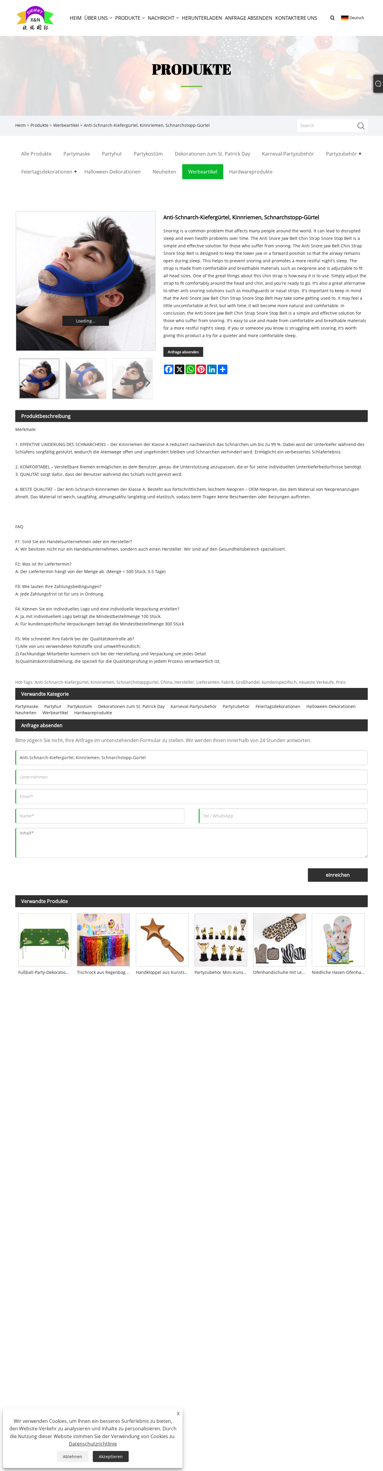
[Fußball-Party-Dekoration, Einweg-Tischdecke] (44, 938)
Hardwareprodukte (93, 712)
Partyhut (52, 706)
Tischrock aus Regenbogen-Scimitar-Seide (105, 972)
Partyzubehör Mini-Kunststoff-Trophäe (222, 972)
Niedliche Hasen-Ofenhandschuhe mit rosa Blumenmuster (339, 972)
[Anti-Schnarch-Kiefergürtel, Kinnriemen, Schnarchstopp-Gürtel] (85, 281)
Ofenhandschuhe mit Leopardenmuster (281, 972)
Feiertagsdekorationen (278, 706)
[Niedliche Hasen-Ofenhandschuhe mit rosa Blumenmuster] (338, 938)
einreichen (338, 875)
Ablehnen (72, 1456)
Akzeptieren (111, 1456)
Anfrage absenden (183, 351)
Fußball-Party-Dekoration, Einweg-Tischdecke (46, 972)
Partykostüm (79, 706)
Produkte (39, 125)
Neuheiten (26, 712)
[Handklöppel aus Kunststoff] (162, 938)
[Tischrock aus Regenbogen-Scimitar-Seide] (103, 938)
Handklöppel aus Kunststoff (164, 972)
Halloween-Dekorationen (331, 706)
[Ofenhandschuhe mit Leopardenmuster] (279, 938)
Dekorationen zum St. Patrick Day (131, 706)
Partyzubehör (236, 706)
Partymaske (26, 706)
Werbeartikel (66, 125)
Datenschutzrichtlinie (93, 1443)
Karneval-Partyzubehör (194, 706)
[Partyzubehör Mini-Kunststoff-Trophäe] (221, 938)
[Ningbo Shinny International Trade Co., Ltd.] (35, 17)
